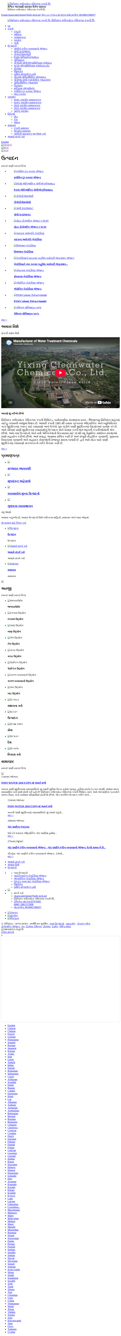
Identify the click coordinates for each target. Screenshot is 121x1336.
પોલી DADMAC (22, 51)
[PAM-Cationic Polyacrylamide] (30, 295)
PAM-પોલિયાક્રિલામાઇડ (26, 57)
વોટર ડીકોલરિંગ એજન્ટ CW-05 (30, 227)
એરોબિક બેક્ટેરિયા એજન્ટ (28, 289)
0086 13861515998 (23, 904)
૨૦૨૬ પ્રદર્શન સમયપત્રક (27, 99)
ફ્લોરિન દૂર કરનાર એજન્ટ (27, 91)
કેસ (16, 119)
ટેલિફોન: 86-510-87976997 (27, 901)
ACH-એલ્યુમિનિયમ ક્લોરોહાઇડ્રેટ (32, 65)
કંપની (11, 28)
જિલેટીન (18, 71)
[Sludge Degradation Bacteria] (29, 233)
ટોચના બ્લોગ (83, 923)
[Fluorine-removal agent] (29, 171)
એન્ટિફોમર (65, 926)
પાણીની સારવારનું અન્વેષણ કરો (30, 133)
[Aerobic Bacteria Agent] (29, 282)
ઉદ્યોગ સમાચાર (22, 131)
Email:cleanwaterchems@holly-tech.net (21, 15)
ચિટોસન (18, 85)
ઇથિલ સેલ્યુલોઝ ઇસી (25, 74)
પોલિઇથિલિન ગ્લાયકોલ (26, 82)
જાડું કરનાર (20, 94)
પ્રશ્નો (16, 43)
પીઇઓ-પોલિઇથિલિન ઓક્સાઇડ (30, 77)
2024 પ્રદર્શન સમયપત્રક (27, 105)
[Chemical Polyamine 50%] (27, 307)
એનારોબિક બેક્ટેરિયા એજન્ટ (29, 878)
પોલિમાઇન (19, 60)
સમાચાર (12, 125)
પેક (23, 926)
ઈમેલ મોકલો (7, 932)
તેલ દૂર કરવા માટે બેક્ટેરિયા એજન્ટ (32, 881)
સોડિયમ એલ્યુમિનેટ (24, 88)
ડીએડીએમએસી (22, 54)
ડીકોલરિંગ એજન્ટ (10, 926)
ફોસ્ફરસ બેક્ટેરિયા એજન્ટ (27, 276)
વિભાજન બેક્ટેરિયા (23, 251)
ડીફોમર (17, 68)
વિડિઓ (11, 114)
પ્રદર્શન (12, 97)
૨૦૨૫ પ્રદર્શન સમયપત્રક (27, 102)
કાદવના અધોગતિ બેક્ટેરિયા (28, 239)
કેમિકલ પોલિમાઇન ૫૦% (26, 313)
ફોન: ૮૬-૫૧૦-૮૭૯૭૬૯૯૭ (54, 15)
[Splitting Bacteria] (25, 245)
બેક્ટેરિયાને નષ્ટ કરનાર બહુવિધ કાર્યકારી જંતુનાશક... (41, 264)
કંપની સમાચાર (21, 128)
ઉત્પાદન (12, 534)
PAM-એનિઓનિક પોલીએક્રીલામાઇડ (33, 190)
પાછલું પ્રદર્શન (21, 111)
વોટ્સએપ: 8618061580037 (82, 15)
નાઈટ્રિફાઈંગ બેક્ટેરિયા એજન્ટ (30, 875)
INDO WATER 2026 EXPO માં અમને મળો (23, 783)
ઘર (9, 26)
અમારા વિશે (13, 864)
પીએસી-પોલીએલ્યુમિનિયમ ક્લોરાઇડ (33, 62)
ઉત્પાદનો (12, 45)
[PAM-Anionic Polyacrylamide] (34, 183)
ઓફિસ (17, 34)
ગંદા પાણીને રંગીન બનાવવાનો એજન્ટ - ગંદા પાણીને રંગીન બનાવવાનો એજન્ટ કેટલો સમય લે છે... (57, 847)
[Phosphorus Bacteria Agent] (29, 270)
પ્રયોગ (17, 40)
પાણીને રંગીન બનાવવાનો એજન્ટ (30, 48)
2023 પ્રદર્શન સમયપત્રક (27, 108)
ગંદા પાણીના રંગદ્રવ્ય (18, 827)
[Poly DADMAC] (23, 208)
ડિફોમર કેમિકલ (34, 926)
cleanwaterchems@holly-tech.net (30, 896)
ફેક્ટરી (17, 31)
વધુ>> (4, 319)
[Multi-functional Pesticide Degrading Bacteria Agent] (44, 258)
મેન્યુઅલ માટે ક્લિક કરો (13, 523)
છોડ (16, 116)
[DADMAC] (23, 196)
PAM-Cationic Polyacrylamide (30, 301)
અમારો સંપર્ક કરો (16, 136)
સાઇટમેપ (70, 923)
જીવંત (17, 122)
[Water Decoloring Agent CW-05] (31, 220)
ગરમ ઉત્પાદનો (56, 923)
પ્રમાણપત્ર (20, 37)
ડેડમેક (55, 926)
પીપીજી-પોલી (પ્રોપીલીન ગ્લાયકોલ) (32, 80)
